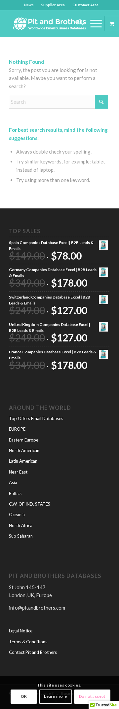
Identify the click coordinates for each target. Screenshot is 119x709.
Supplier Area (53, 5)
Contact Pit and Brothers (33, 652)
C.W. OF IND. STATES (29, 504)
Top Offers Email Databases (36, 418)
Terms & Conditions (28, 641)
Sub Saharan (21, 536)
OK (24, 696)
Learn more (55, 696)
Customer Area (85, 5)
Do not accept (92, 696)
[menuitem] (29, 5)
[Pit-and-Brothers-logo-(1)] (49, 23)
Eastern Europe (23, 440)
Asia (13, 482)
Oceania (17, 514)
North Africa (20, 525)
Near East (18, 472)
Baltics (15, 493)
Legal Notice (20, 630)
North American (24, 450)
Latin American (23, 461)
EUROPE (17, 429)
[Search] (77, 23)
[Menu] (93, 23)
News (29, 5)
